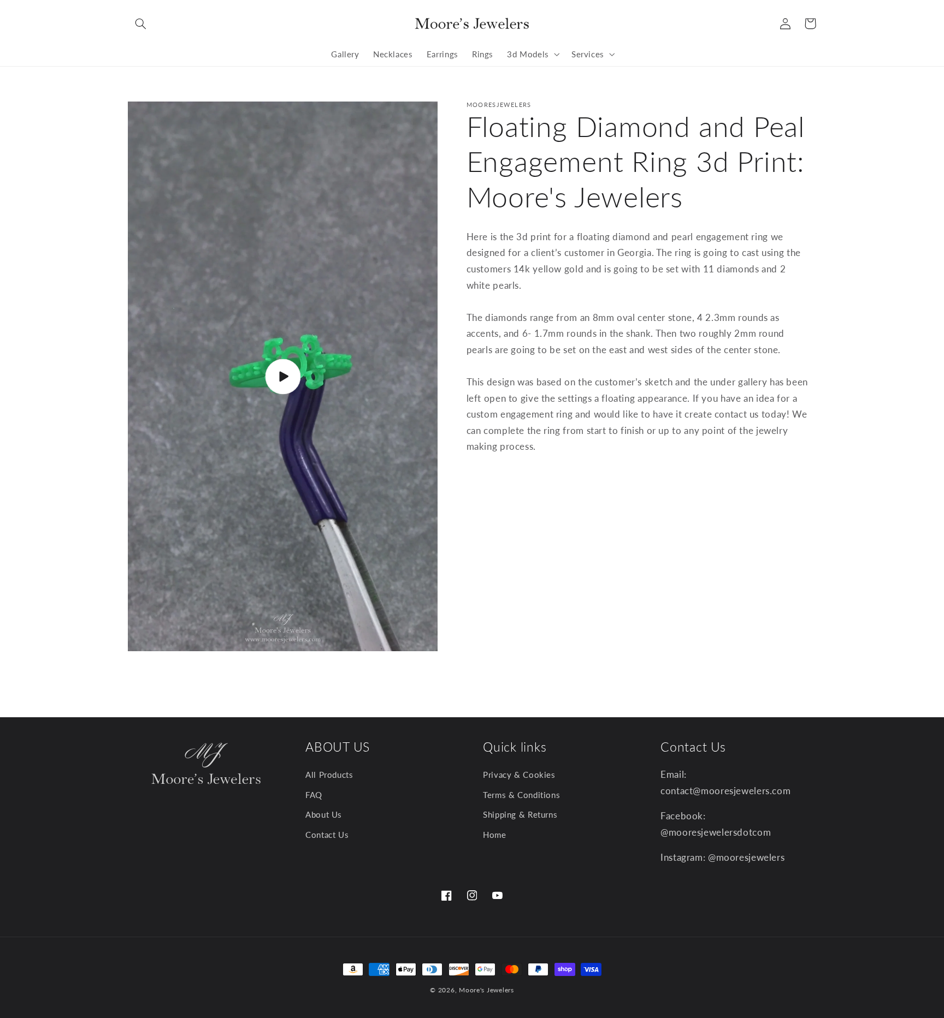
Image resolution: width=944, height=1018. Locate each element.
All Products (329, 774)
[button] (140, 23)
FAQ (313, 795)
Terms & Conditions (521, 795)
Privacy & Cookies (519, 774)
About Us (323, 814)
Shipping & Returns (520, 814)
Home (494, 835)
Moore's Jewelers (486, 989)
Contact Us (327, 835)
